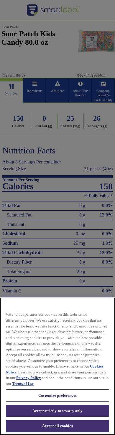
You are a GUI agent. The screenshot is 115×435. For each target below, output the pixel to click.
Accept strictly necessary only (57, 410)
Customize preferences (57, 395)
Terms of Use (23, 383)
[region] (57, 366)
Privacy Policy (28, 378)
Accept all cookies (57, 426)
